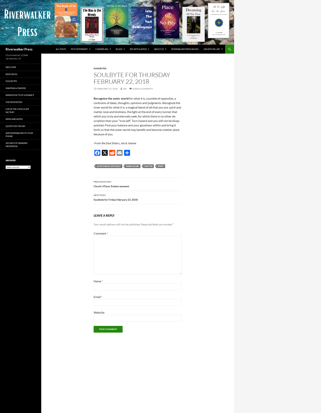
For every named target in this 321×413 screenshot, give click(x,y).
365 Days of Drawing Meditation (16, 144)
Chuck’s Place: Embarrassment (111, 184)
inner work (132, 166)
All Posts (61, 49)
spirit (161, 166)
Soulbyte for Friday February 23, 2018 (116, 197)
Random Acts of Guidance (20, 95)
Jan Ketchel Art (211, 49)
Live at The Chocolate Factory (17, 110)
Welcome (11, 67)
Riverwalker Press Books (185, 49)
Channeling (101, 49)
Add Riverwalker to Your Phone (19, 134)
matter (148, 166)
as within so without (109, 166)
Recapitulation (138, 49)
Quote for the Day (15, 126)
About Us (159, 49)
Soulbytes (100, 68)
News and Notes (14, 119)
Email (98, 297)
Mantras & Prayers (16, 88)
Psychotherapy (79, 49)
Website (99, 312)
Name (98, 281)
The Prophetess (14, 102)
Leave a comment (142, 88)
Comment (101, 233)
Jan (125, 88)
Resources (11, 74)
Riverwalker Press (19, 49)
